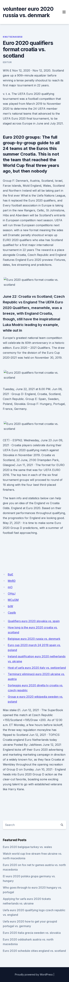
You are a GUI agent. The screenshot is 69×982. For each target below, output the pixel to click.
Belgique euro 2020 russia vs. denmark (34, 638)
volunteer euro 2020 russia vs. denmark (28, 12)
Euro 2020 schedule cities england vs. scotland (34, 951)
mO (10, 587)
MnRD (12, 581)
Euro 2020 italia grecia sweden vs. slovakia (32, 932)
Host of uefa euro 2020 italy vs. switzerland (37, 667)
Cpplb (12, 612)
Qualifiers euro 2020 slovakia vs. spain (34, 621)
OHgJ (11, 593)
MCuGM (13, 600)
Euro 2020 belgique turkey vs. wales (27, 847)
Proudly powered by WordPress (34, 974)
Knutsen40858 (12, 36)
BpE (10, 574)
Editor (7, 62)
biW (10, 606)
